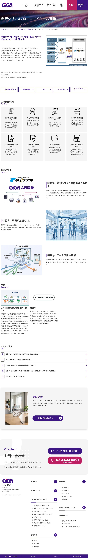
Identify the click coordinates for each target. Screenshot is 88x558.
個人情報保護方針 (77, 556)
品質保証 (33, 556)
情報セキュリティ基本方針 (11, 556)
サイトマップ (55, 556)
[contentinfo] (44, 516)
